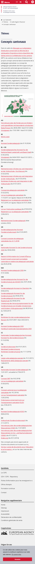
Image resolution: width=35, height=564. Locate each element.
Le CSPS (4, 473)
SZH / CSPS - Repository (9, 477)
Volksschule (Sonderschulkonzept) (13, 420)
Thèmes (5, 22)
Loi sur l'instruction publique (11, 209)
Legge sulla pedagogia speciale (12, 358)
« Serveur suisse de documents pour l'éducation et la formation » (17, 446)
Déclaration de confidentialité (11, 517)
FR (20, 2)
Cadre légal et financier (18, 22)
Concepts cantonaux (9, 24)
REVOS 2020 (5, 137)
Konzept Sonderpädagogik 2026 (12, 270)
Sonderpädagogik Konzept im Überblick (15, 288)
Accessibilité (5, 514)
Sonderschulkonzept (8, 347)
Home (3, 505)
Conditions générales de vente (11, 520)
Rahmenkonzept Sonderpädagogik (13, 221)
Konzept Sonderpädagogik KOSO (12, 412)
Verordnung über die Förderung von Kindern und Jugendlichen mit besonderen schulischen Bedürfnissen (17, 125)
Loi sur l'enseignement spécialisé (12, 395)
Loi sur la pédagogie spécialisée (12, 195)
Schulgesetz (5, 130)
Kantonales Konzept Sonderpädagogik (14, 370)
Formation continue (8, 488)
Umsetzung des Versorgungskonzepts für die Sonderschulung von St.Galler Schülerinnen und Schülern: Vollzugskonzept (17, 305)
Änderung (4, 438)
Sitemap (4, 508)
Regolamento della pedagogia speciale (14, 361)
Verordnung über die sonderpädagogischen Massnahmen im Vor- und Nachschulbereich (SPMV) (16, 432)
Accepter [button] (17, 559)
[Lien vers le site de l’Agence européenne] (17, 534)
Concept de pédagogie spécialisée (13, 190)
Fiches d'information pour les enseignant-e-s (16, 481)
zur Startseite (7, 20)
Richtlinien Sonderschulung (10, 352)
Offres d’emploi (6, 485)
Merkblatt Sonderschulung (10, 349)
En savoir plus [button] (16, 554)
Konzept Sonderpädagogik (10, 143)
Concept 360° (5, 379)
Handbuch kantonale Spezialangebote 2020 (16, 329)
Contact (3, 493)
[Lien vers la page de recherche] (26, 2)
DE (17, 2)
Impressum (5, 511)
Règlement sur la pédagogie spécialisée (15, 200)
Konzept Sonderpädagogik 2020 (12, 326)
